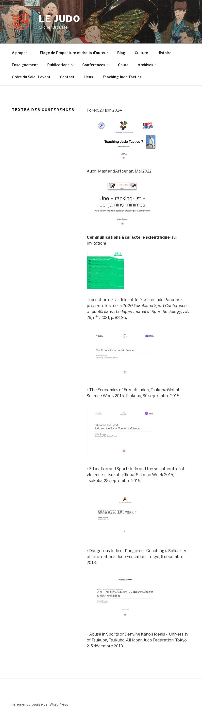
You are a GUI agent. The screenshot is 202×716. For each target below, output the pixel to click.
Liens (88, 77)
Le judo (60, 18)
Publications (58, 65)
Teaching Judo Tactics (121, 77)
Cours (123, 65)
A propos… (21, 53)
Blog (121, 53)
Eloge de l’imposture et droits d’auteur (74, 53)
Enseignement (25, 65)
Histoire (164, 53)
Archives (145, 65)
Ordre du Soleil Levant (31, 77)
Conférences (93, 65)
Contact (67, 77)
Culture (141, 53)
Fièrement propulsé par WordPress (39, 704)
